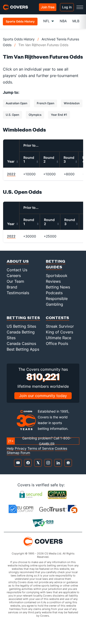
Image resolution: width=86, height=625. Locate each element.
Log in (67, 7)
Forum (25, 453)
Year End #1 (59, 114)
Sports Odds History (19, 39)
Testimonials (18, 292)
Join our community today (43, 395)
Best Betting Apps (23, 349)
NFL (46, 21)
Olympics (35, 114)
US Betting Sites (21, 326)
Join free (47, 7)
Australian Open (16, 103)
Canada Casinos (21, 343)
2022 (11, 174)
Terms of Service (40, 448)
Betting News (58, 287)
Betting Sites (23, 317)
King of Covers (59, 332)
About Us (18, 261)
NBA (63, 21)
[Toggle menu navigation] (79, 7)
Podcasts (54, 292)
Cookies (61, 448)
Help (10, 448)
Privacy (21, 448)
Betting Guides (55, 264)
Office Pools (57, 343)
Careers (14, 275)
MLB (75, 21)
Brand (12, 287)
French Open (45, 103)
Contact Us (17, 269)
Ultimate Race (58, 337)
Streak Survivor (60, 326)
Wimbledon (72, 103)
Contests (57, 317)
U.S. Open (12, 114)
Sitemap (13, 453)
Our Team (15, 281)
